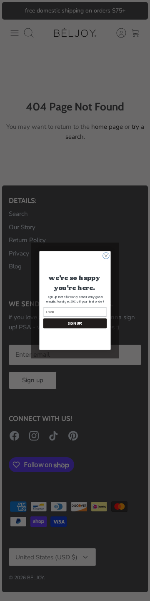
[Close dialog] (106, 256)
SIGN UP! (75, 323)
